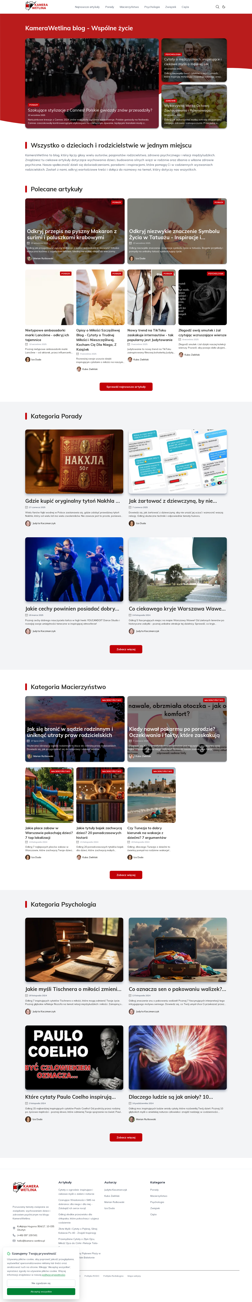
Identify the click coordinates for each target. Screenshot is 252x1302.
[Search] (217, 7)
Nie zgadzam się (41, 1283)
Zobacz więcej (126, 649)
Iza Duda (140, 258)
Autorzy (110, 1182)
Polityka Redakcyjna (113, 1276)
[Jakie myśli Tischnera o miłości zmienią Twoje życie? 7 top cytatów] (74, 950)
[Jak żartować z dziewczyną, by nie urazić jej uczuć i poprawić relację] (178, 461)
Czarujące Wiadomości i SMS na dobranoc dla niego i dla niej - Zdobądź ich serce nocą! (76, 1204)
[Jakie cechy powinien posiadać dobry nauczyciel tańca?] (74, 569)
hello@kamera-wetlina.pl (31, 1240)
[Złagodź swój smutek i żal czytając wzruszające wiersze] (202, 297)
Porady (109, 7)
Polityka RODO (92, 1276)
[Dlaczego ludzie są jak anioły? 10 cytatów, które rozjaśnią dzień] (178, 1057)
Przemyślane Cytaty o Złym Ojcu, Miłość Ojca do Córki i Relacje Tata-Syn (78, 1243)
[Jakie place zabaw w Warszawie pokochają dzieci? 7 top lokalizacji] (49, 795)
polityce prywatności (53, 1274)
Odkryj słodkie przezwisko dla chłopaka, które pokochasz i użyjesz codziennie (78, 1218)
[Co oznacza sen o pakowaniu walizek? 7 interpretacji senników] (178, 950)
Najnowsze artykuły (87, 7)
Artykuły (65, 1182)
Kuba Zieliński (143, 756)
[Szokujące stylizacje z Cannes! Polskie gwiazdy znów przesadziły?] (92, 83)
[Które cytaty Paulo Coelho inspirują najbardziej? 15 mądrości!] (74, 1057)
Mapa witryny (134, 1276)
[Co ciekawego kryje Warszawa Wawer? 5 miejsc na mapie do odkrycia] (178, 569)
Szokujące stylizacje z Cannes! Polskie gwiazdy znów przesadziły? (90, 110)
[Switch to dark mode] (224, 7)
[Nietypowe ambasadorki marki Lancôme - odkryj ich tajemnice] (49, 297)
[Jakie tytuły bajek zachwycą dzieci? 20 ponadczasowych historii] (100, 795)
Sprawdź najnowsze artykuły (126, 386)
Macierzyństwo (129, 7)
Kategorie (157, 1182)
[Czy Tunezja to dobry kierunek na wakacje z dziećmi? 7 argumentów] (151, 795)
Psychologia (152, 7)
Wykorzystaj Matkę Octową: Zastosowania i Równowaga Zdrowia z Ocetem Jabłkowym (188, 110)
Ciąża (185, 7)
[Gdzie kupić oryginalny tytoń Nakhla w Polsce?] (74, 461)
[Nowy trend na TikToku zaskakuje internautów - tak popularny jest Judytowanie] (151, 297)
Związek (170, 7)
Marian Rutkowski (43, 258)
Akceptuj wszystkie (41, 1291)
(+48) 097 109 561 (27, 1235)
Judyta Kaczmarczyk (44, 523)
